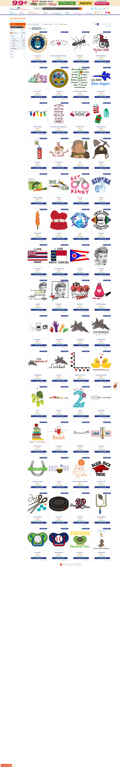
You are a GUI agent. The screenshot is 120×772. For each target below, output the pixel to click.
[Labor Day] (101, 433)
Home (11, 21)
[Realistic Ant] (80, 43)
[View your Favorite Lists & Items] (106, 12)
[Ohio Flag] (80, 255)
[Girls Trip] (59, 468)
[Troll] (80, 149)
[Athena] (101, 185)
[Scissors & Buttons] (37, 504)
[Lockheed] (59, 362)
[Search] (80, 8)
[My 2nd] (80, 397)
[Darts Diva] (80, 504)
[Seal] (80, 220)
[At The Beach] (59, 433)
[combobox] (61, 8)
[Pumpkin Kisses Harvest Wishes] (80, 468)
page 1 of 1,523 (106, 24)
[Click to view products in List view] (95, 24)
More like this (43, 63)
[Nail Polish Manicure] (101, 291)
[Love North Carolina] (59, 255)
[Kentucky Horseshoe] (37, 468)
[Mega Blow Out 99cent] (60, 3)
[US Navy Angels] (101, 78)
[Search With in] (24, 27)
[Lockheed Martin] (101, 326)
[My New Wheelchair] (101, 43)
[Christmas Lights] (37, 114)
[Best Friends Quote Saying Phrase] (59, 114)
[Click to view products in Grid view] (98, 24)
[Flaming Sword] (37, 220)
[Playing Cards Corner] (80, 362)
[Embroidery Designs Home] (19, 8)
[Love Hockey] (59, 504)
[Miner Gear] (101, 149)
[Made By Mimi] (80, 114)
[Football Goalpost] (101, 504)
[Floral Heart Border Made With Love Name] (59, 43)
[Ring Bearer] (37, 326)
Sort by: (29, 24)
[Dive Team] (59, 185)
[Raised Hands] (59, 326)
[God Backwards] (101, 539)
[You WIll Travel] (59, 149)
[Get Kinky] (80, 185)
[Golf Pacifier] (37, 539)
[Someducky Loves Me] (101, 362)
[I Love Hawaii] (37, 255)
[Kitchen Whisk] (101, 397)
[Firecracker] (37, 149)
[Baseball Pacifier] (59, 539)
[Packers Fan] (80, 539)
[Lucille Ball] (101, 255)
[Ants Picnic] (59, 397)
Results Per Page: (48, 24)
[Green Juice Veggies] (37, 185)
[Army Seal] (59, 78)
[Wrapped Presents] (101, 114)
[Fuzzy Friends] (37, 78)
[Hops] (37, 397)
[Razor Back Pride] (101, 468)
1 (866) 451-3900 (97, 9)
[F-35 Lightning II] (80, 326)
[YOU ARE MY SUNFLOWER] (80, 78)
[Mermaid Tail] (80, 433)
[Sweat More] (101, 220)
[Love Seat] (59, 220)
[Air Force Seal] (37, 43)
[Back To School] (37, 433)
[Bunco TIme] (80, 291)
